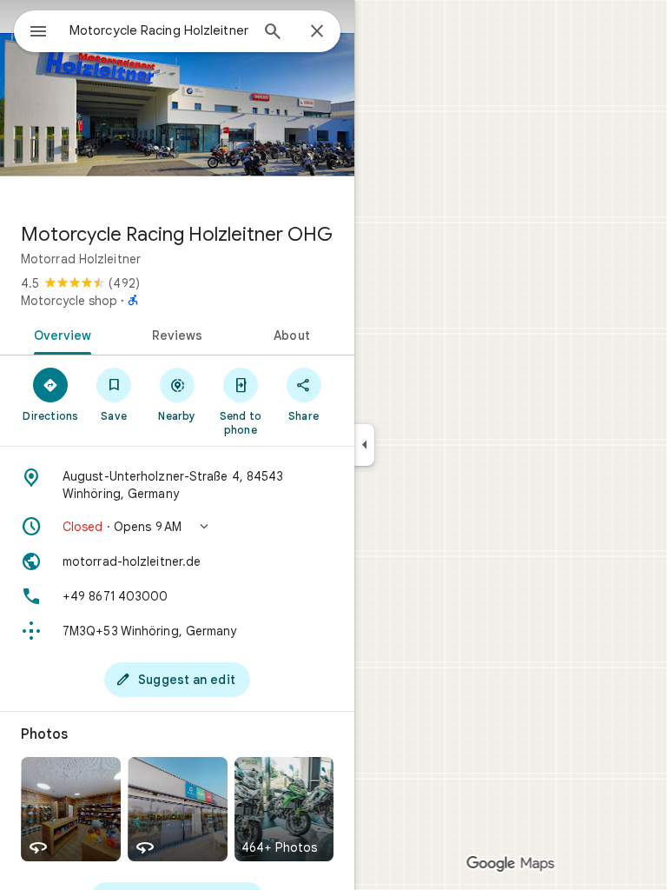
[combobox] (158, 30)
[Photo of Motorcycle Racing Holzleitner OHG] (177, 104)
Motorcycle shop (69, 301)
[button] (177, 526)
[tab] (59, 334)
